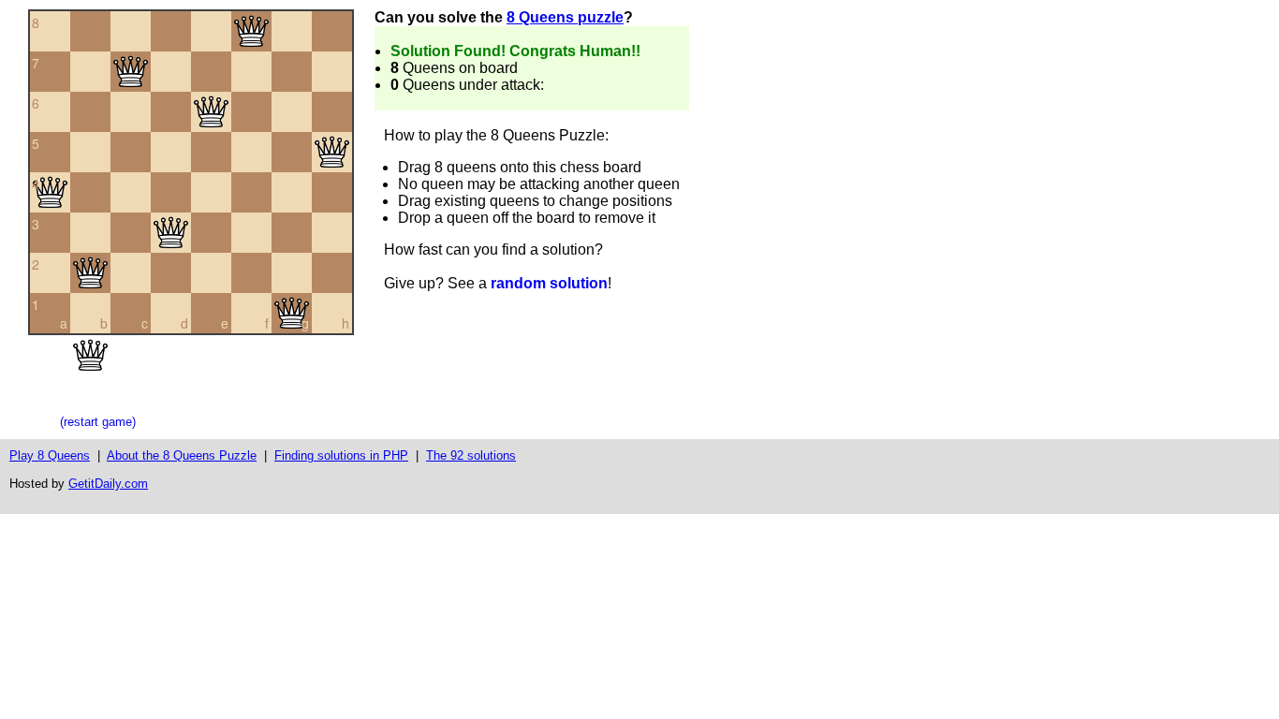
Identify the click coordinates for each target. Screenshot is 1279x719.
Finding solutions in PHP (341, 455)
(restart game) (98, 422)
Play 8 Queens (49, 455)
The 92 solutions (471, 455)
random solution (549, 283)
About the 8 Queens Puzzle (182, 455)
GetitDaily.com (108, 484)
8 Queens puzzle (565, 17)
